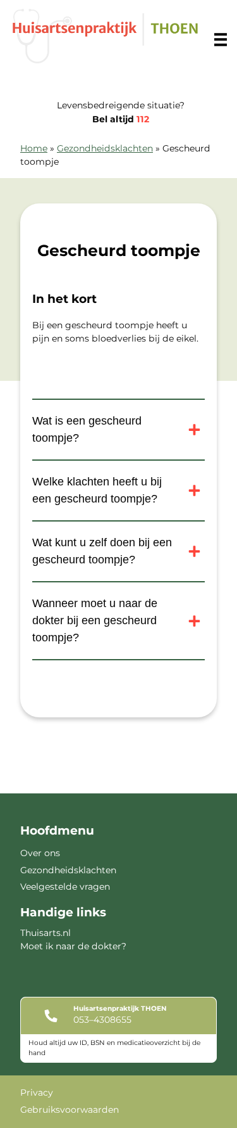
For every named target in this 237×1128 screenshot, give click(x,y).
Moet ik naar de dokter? (73, 946)
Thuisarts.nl (45, 933)
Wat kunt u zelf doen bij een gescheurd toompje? (102, 551)
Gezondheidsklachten (105, 148)
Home (33, 148)
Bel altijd (120, 119)
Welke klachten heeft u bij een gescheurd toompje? (97, 490)
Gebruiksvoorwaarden (69, 1109)
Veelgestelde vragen (65, 886)
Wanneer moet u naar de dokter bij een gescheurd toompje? (94, 620)
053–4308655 (102, 1019)
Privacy (36, 1092)
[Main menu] (220, 39)
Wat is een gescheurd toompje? (87, 429)
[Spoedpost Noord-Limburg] (105, 36)
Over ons (40, 853)
